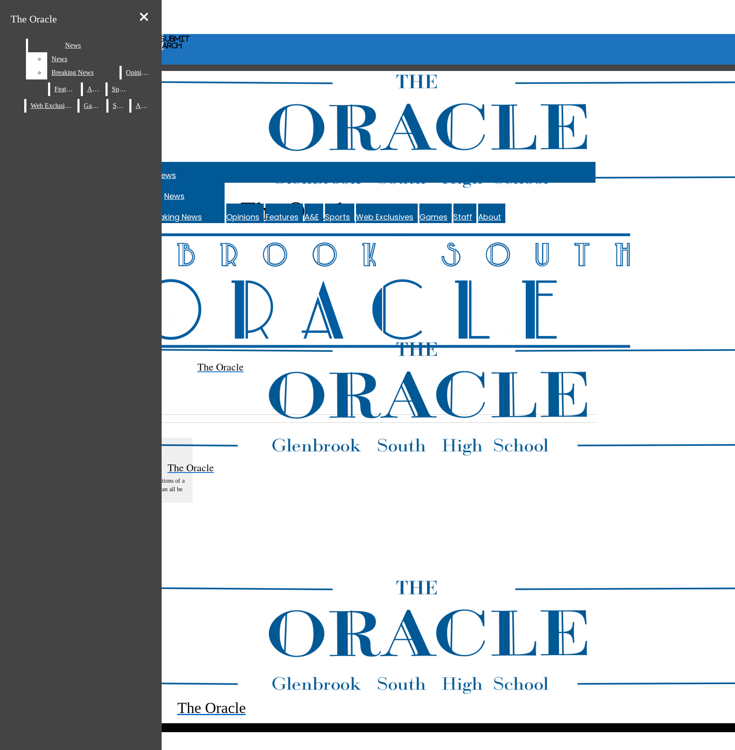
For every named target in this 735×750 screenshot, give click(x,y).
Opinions (242, 217)
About (489, 217)
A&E (312, 217)
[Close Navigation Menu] (144, 17)
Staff (462, 217)
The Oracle (34, 19)
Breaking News (174, 217)
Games (433, 217)
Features (282, 217)
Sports (337, 217)
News (166, 175)
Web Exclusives (384, 217)
